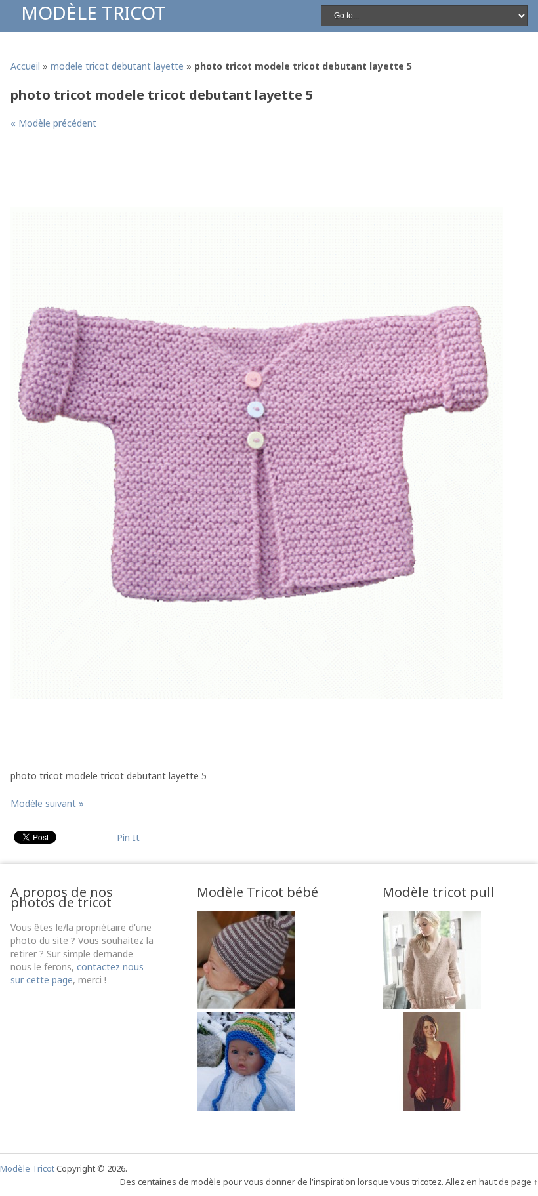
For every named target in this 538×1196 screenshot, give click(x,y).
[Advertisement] (249, 173)
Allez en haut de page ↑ (491, 1181)
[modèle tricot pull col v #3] (432, 1005)
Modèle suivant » (47, 803)
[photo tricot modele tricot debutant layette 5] (256, 695)
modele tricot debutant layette (117, 66)
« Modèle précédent (53, 123)
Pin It (128, 837)
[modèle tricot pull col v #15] (432, 1107)
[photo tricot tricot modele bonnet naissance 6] (246, 1005)
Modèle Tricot (93, 12)
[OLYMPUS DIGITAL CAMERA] (246, 1107)
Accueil (25, 66)
